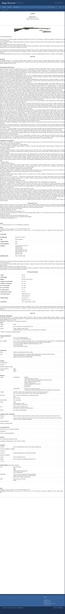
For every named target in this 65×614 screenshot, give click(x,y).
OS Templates (60, 607)
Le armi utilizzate (16, 7)
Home (4, 7)
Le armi (9, 7)
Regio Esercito (8, 2)
